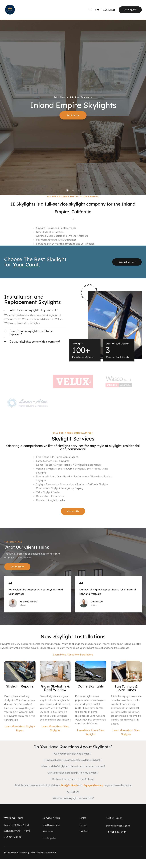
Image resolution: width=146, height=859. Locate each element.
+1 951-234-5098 (116, 832)
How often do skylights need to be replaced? (31, 332)
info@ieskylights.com (118, 825)
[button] (34, 309)
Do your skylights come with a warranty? (35, 341)
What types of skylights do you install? (33, 310)
